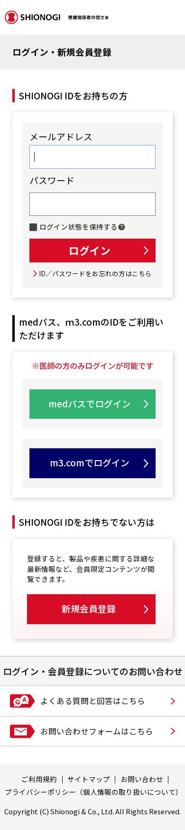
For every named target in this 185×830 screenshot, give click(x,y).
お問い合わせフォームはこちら (96, 731)
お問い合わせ (141, 779)
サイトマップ (88, 779)
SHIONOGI (56, 17)
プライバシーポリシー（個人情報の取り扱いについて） (94, 792)
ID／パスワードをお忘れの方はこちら (95, 273)
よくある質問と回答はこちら (92, 700)
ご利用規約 (39, 779)
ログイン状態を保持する (78, 227)
